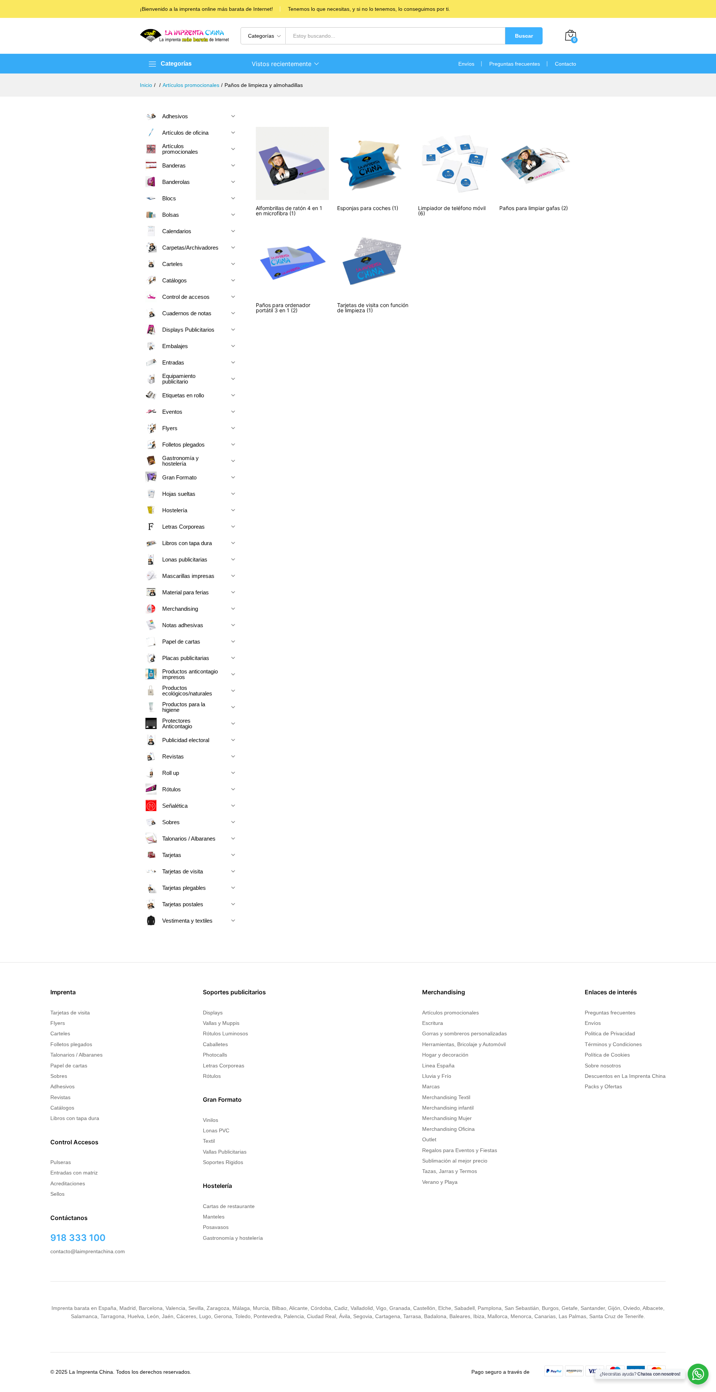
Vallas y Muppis (221, 1023)
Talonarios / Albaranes (76, 1055)
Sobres (58, 1076)
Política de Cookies (607, 1055)
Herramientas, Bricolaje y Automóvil (464, 1044)
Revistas (60, 1097)
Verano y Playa (440, 1182)
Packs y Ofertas (603, 1086)
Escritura (432, 1023)
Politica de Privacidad (610, 1033)
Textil (209, 1141)
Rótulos (212, 1076)
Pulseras (60, 1162)
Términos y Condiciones (613, 1044)
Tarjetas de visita (70, 1013)
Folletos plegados (71, 1044)
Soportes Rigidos (223, 1162)
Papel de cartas (68, 1066)
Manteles (213, 1217)
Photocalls (215, 1055)
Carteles (60, 1033)
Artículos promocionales (450, 1013)
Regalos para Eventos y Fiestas (459, 1150)
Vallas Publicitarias (224, 1152)
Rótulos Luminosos (225, 1033)
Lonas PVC (216, 1130)
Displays (213, 1013)
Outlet (429, 1139)
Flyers (57, 1023)
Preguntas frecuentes (514, 64)
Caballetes (215, 1044)
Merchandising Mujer (447, 1118)
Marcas (431, 1086)
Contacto (565, 64)
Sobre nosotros (603, 1066)
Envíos (466, 64)
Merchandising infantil (448, 1108)
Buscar (524, 36)
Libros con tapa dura (74, 1118)
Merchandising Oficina (448, 1129)
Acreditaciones (67, 1183)
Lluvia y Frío (436, 1076)
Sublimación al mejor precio (454, 1161)
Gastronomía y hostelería (233, 1238)
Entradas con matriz (74, 1173)
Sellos (57, 1194)
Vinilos (210, 1120)
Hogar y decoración (445, 1055)
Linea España (438, 1066)
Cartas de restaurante (229, 1206)
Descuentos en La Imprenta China (625, 1076)
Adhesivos (62, 1086)
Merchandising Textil (446, 1097)
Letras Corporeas (223, 1066)
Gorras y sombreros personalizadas (464, 1033)
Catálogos (62, 1108)
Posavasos (216, 1227)
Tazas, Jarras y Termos (449, 1171)
